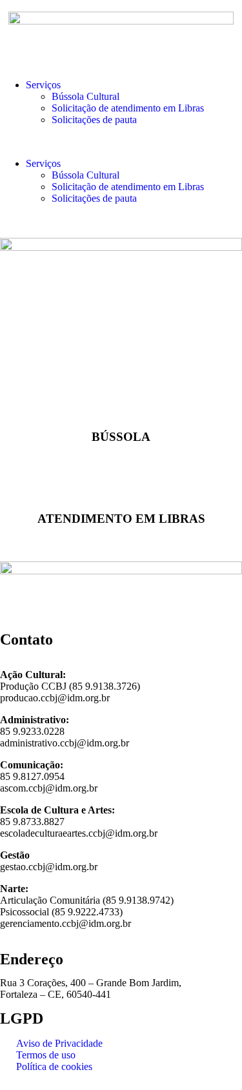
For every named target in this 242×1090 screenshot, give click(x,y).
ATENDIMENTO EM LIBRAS (121, 518)
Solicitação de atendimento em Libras (128, 107)
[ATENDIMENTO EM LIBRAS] (121, 483)
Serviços (43, 84)
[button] (121, 142)
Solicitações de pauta (94, 119)
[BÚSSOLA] (121, 401)
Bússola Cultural (85, 96)
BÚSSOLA (121, 436)
